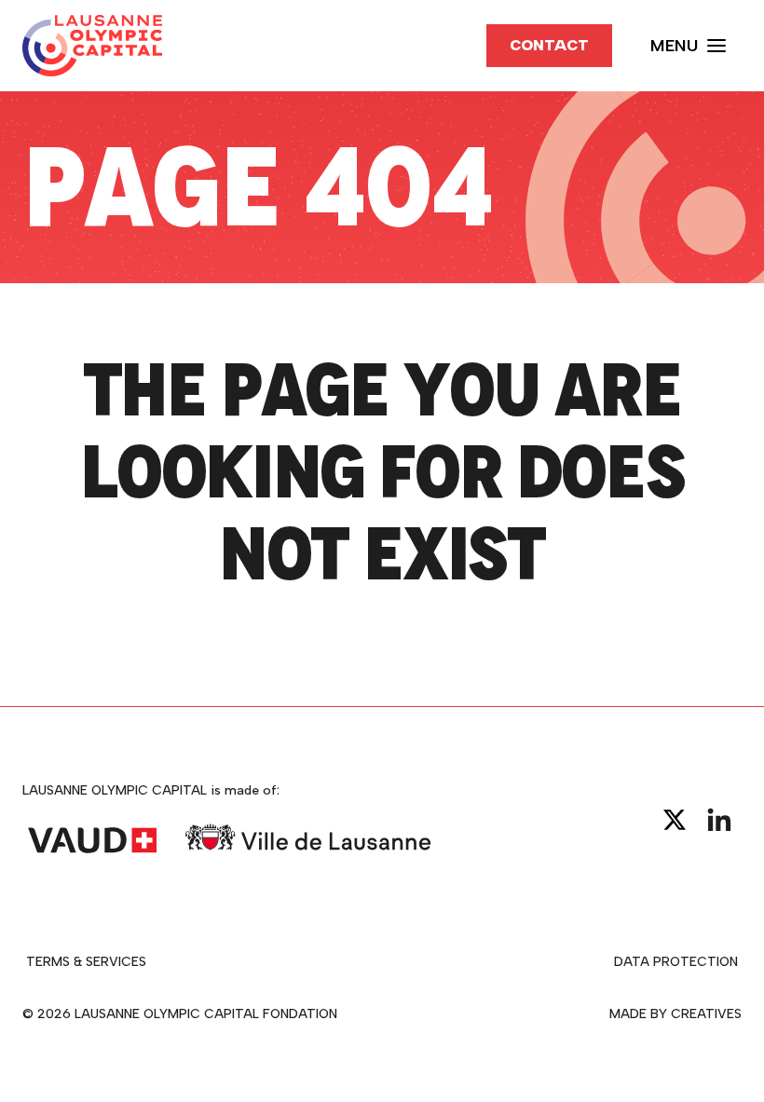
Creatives (706, 1014)
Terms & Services (86, 962)
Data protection (676, 962)
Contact (549, 45)
